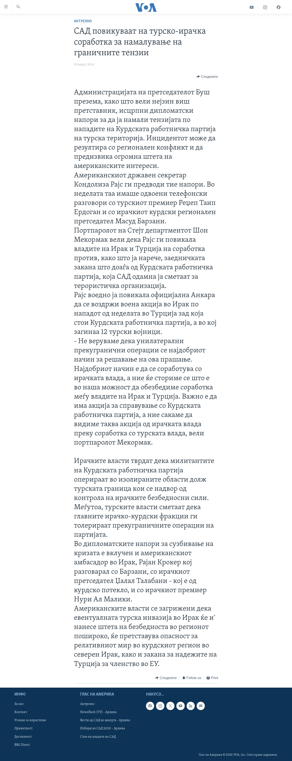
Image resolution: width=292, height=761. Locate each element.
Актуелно (83, 21)
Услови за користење (30, 720)
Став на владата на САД (98, 737)
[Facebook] (278, 7)
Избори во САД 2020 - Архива (102, 728)
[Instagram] (265, 7)
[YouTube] (251, 7)
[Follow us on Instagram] (160, 706)
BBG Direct (22, 745)
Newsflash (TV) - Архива (98, 712)
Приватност (23, 728)
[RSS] (191, 706)
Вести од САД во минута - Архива (105, 720)
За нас (19, 704)
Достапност (23, 737)
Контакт (20, 712)
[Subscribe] (201, 706)
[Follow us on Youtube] (180, 706)
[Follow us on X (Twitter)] (170, 706)
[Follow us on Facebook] (150, 706)
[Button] (207, 77)
